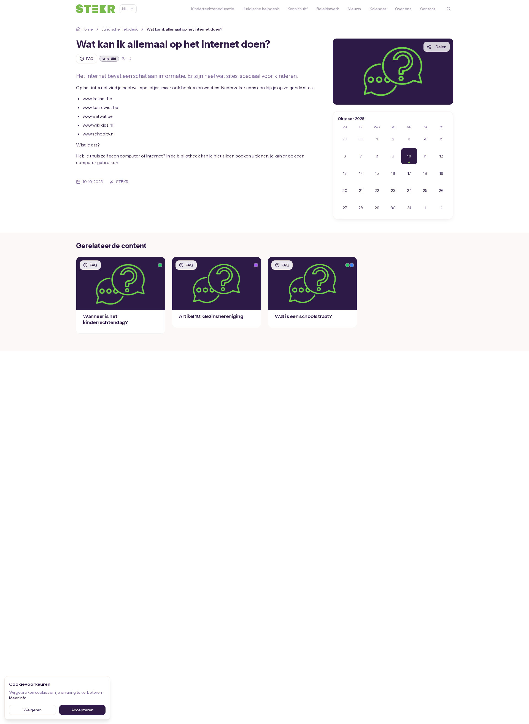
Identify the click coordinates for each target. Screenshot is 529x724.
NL (124, 8)
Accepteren (82, 709)
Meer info (17, 697)
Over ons (403, 8)
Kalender (378, 8)
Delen (441, 46)
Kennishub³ (298, 8)
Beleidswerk (328, 8)
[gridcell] (345, 139)
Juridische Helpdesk (120, 29)
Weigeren (32, 709)
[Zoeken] (448, 8)
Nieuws (354, 8)
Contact (427, 8)
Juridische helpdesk (261, 8)
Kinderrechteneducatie (212, 8)
